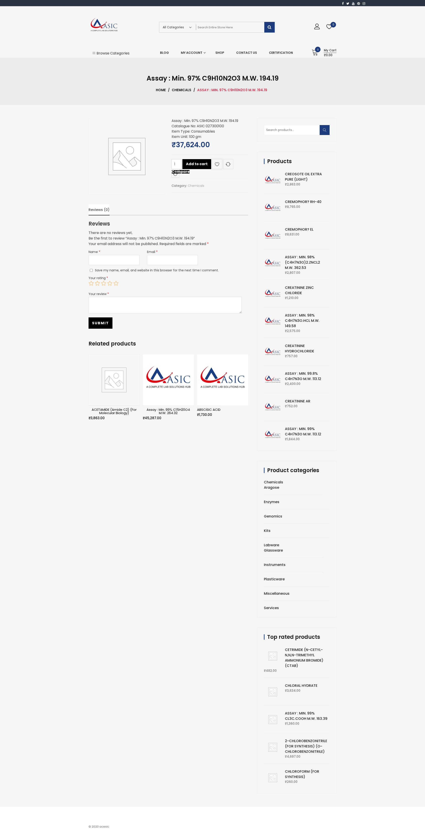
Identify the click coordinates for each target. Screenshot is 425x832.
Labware (271, 545)
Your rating (98, 278)
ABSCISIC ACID (208, 409)
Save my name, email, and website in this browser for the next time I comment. (157, 270)
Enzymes (271, 501)
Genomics (273, 516)
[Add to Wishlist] (217, 165)
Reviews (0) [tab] (99, 209)
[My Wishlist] (329, 27)
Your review (99, 294)
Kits (267, 530)
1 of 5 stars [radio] (91, 283)
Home (161, 90)
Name (94, 252)
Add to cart (197, 163)
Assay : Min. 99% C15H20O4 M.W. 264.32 (168, 411)
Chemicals (181, 90)
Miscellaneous (277, 593)
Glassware (273, 550)
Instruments (275, 564)
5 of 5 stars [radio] (116, 283)
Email (152, 252)
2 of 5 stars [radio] (97, 283)
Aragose (271, 487)
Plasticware (274, 579)
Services (271, 607)
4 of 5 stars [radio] (109, 283)
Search (326, 132)
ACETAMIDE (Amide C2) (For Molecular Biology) (114, 411)
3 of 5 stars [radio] (103, 283)
